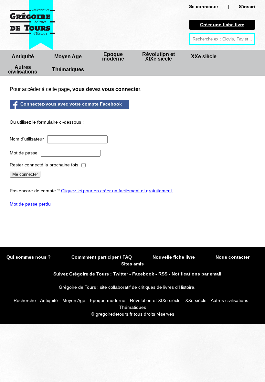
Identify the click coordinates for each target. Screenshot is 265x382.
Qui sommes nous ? (28, 257)
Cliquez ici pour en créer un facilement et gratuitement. (117, 190)
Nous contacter (232, 257)
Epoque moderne (113, 56)
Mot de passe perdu (30, 204)
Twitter (120, 273)
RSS (162, 273)
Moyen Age (68, 56)
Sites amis (132, 263)
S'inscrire (249, 6)
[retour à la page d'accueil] (32, 25)
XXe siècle (204, 56)
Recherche (25, 300)
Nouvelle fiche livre (174, 257)
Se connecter (203, 6)
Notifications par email (196, 273)
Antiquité (23, 56)
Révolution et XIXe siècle (158, 56)
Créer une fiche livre (222, 24)
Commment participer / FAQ (101, 257)
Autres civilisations (22, 69)
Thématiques (68, 69)
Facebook (143, 273)
